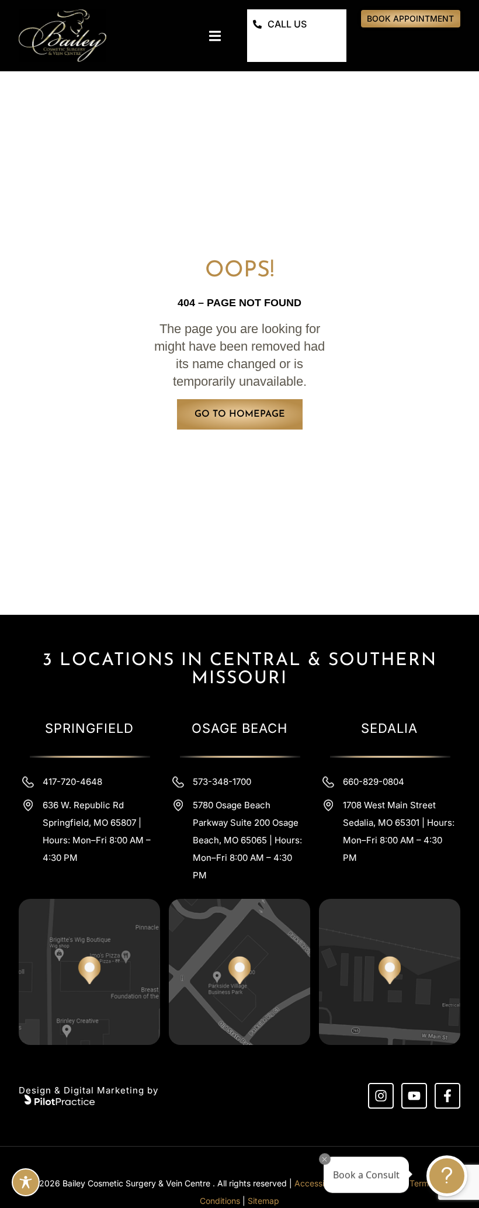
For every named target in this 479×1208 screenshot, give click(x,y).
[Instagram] (381, 1096)
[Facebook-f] (447, 1096)
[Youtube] (414, 1096)
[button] (214, 36)
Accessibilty (317, 1183)
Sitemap (263, 1201)
